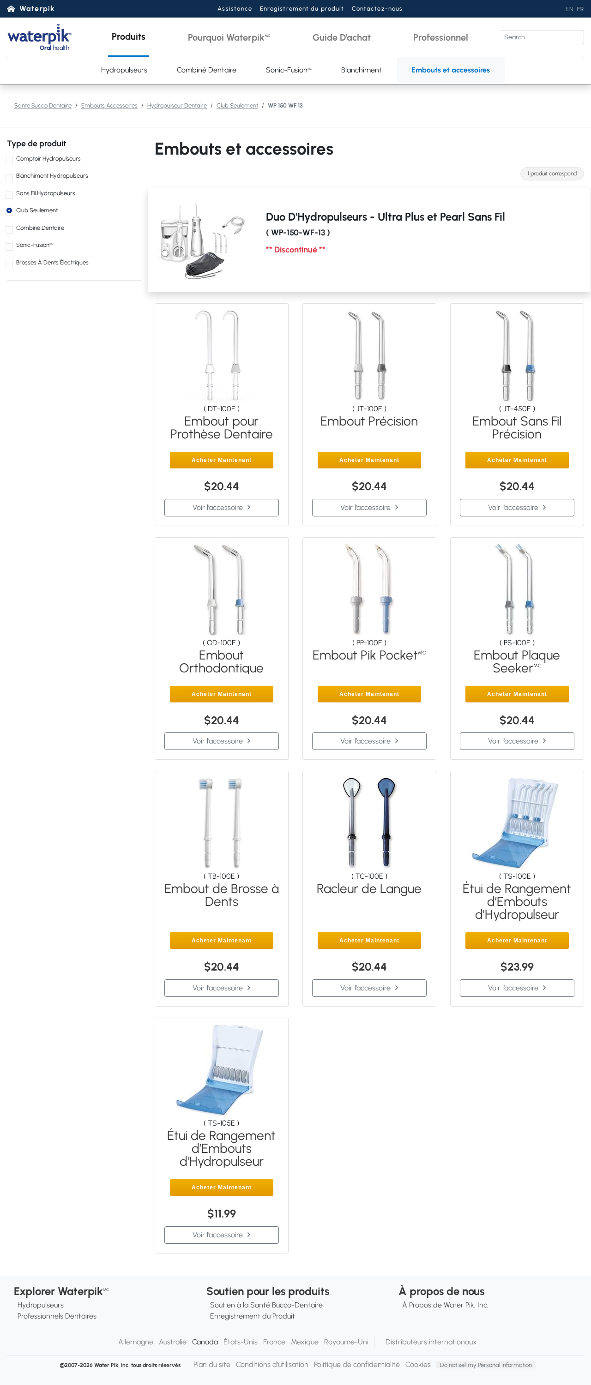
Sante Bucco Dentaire (43, 105)
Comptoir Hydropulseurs (48, 158)
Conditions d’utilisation (272, 1364)
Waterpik (37, 8)
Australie (173, 1341)
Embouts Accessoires (109, 105)
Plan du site (211, 1364)
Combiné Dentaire (206, 70)
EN (569, 9)
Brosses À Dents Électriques (52, 262)
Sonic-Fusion (289, 70)
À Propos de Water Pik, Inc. (445, 1305)
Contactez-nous (377, 8)
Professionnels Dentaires (57, 1316)
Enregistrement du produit (302, 8)
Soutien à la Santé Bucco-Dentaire (266, 1305)
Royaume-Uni (346, 1341)
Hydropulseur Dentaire (177, 105)
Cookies (418, 1364)
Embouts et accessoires (450, 70)
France (274, 1341)
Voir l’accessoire (218, 507)
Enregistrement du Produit (252, 1316)
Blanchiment (361, 70)
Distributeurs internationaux (431, 1341)
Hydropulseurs (124, 70)
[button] (128, 37)
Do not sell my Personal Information (486, 1364)
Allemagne (135, 1341)
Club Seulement (237, 105)
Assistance (234, 8)
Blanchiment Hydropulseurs (52, 175)
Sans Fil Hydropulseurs (45, 193)
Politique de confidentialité (357, 1364)
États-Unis (240, 1341)
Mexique (305, 1341)
